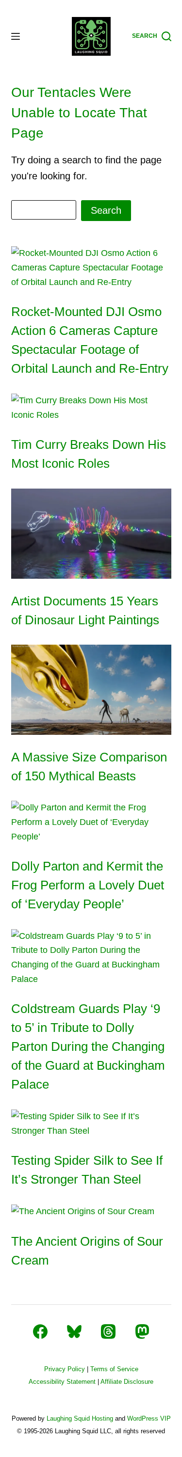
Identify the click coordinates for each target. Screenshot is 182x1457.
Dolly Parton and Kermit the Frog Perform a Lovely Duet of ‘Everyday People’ (87, 885)
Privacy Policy (64, 1369)
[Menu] (15, 36)
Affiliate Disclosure (126, 1381)
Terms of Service (114, 1369)
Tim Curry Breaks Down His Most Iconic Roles (88, 454)
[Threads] (108, 1331)
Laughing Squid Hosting (80, 1418)
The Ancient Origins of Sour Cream (87, 1250)
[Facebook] (40, 1331)
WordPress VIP (149, 1418)
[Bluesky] (74, 1331)
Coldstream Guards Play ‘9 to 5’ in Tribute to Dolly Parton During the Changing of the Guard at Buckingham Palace (88, 1046)
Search (106, 210)
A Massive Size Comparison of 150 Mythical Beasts (89, 766)
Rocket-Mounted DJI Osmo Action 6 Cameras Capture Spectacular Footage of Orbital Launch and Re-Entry (89, 340)
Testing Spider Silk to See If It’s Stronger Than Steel (87, 1170)
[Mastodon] (142, 1331)
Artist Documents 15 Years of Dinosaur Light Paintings (85, 610)
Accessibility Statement (62, 1381)
